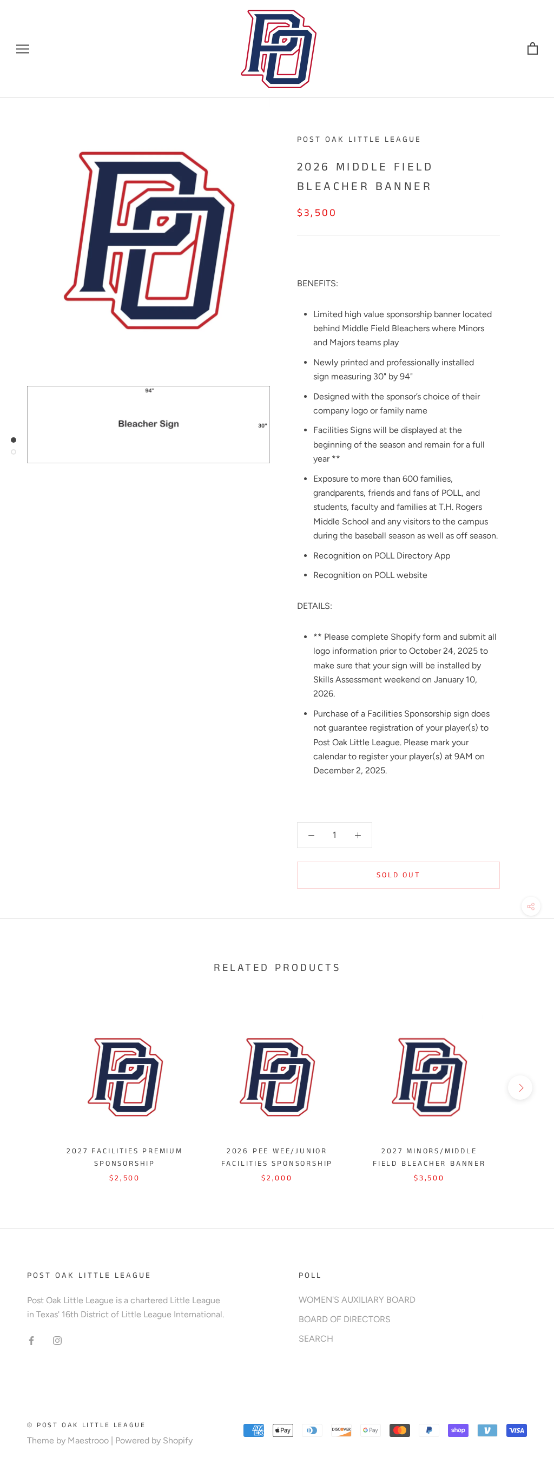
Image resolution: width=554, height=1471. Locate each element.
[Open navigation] (22, 49)
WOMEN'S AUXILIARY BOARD (357, 1300)
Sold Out (398, 875)
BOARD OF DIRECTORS (345, 1319)
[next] (520, 1087)
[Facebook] (31, 1340)
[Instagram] (57, 1340)
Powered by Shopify (154, 1440)
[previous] (34, 1087)
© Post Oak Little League (86, 1425)
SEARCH (316, 1339)
